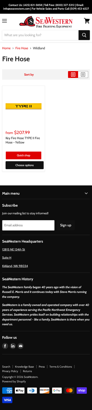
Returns (27, 371)
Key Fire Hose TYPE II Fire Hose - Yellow (23, 140)
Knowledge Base (24, 366)
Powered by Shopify (14, 381)
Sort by (29, 74)
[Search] (84, 35)
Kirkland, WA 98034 (15, 266)
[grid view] (73, 74)
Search (6, 366)
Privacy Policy (10, 371)
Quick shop (23, 155)
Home (6, 48)
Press (42, 366)
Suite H (6, 257)
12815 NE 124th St (13, 249)
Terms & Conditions (60, 366)
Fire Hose (21, 48)
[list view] (83, 74)
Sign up (65, 225)
